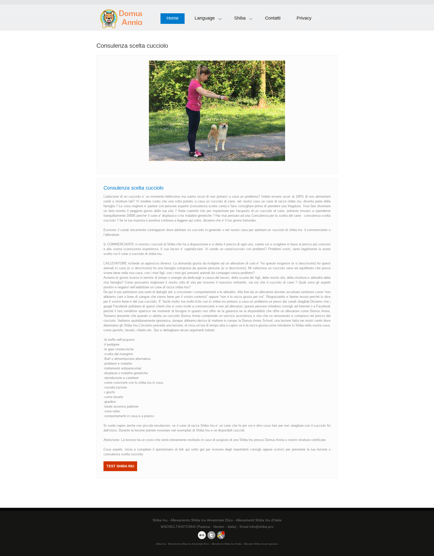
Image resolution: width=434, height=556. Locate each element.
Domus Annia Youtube (202, 535)
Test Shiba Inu (120, 466)
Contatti (273, 18)
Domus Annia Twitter (211, 535)
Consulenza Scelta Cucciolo (121, 19)
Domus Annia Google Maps (221, 535)
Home (173, 18)
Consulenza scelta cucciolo (133, 188)
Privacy (304, 18)
